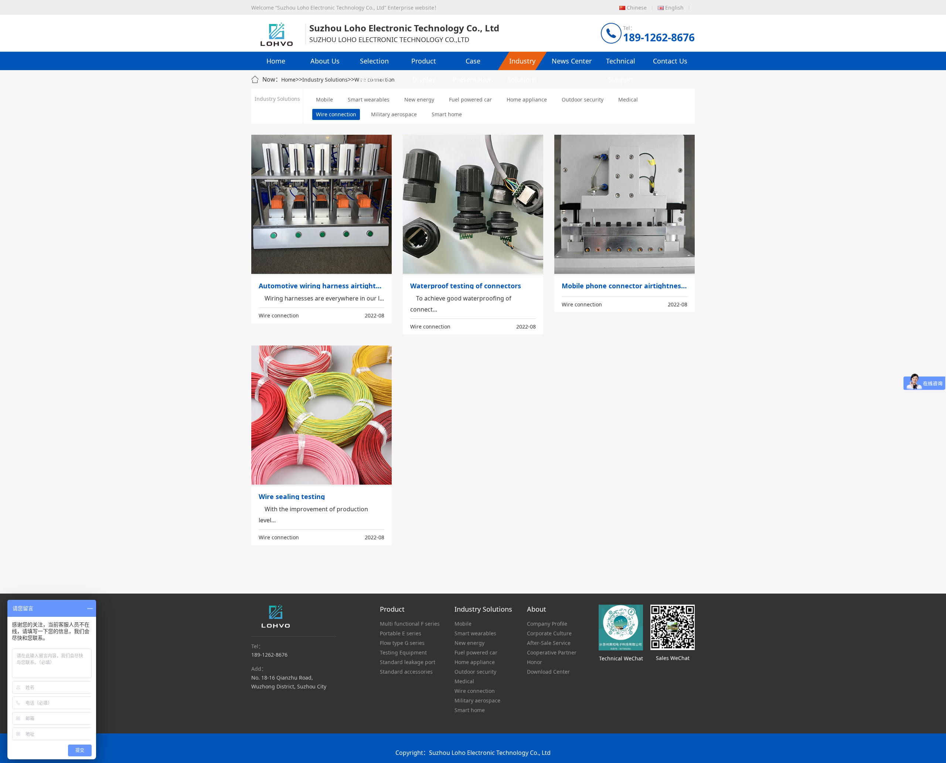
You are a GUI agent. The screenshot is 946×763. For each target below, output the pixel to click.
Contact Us (670, 60)
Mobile (324, 99)
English (674, 7)
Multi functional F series (410, 623)
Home (275, 60)
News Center (572, 60)
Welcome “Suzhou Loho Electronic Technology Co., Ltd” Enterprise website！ (345, 7)
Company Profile (547, 623)
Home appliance (527, 99)
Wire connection (336, 114)
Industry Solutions (522, 63)
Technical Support (620, 63)
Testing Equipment (403, 652)
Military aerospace (394, 114)
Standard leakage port (407, 662)
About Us (325, 60)
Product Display (423, 63)
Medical (628, 99)
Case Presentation (473, 63)
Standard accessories (406, 671)
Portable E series (400, 633)
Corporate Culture (549, 633)
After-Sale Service (549, 642)
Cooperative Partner (551, 652)
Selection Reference (374, 63)
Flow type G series (402, 642)
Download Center (548, 671)
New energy (419, 99)
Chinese (637, 7)
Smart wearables (368, 99)
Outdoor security (582, 99)
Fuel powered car (470, 99)
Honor (534, 662)
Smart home (447, 114)
